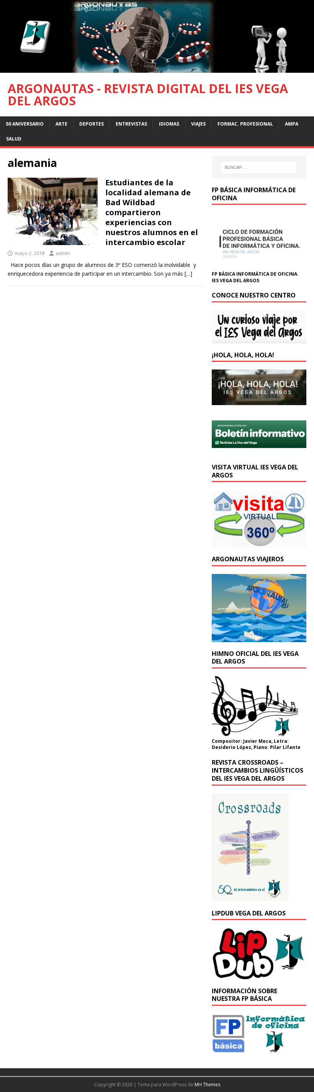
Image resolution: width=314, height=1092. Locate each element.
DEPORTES (91, 124)
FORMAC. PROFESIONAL (245, 124)
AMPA (291, 124)
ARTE (61, 124)
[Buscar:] (258, 167)
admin (63, 253)
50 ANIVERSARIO (25, 124)
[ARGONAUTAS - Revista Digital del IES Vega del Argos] (157, 68)
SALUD (13, 139)
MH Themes (207, 1084)
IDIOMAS (169, 124)
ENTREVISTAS (131, 124)
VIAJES (198, 124)
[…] (188, 273)
